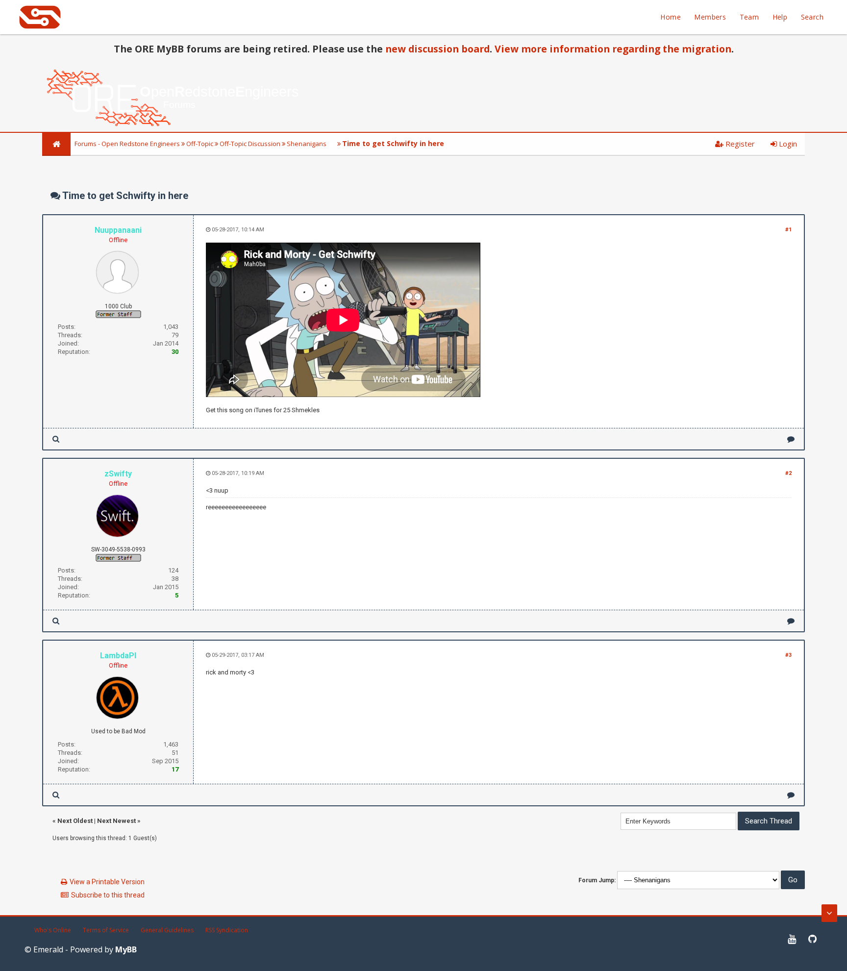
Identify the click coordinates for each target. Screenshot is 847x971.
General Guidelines (167, 930)
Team (749, 17)
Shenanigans (306, 143)
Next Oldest (75, 820)
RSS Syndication (226, 930)
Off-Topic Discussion (250, 143)
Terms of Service (106, 930)
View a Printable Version (107, 882)
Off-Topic (199, 143)
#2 (788, 473)
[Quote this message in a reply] (791, 439)
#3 (788, 655)
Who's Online (52, 930)
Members (710, 17)
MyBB (126, 949)
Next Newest (116, 820)
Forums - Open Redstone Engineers (127, 143)
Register (739, 144)
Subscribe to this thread (108, 895)
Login (787, 144)
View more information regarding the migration (613, 48)
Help (780, 17)
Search (812, 17)
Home (670, 17)
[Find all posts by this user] (56, 439)
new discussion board (437, 48)
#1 (788, 229)
